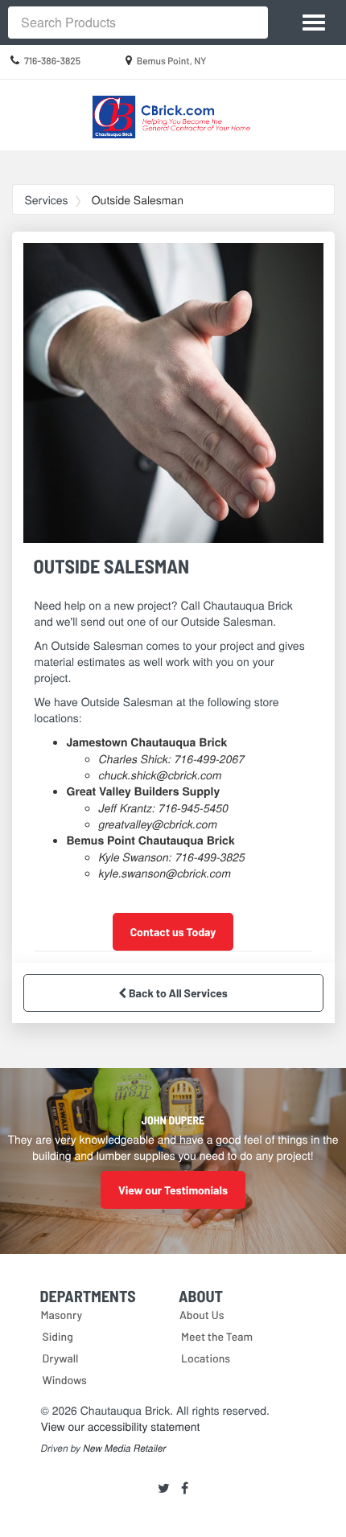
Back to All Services (177, 993)
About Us (201, 1314)
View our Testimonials (173, 1190)
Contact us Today (173, 932)
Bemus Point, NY (172, 61)
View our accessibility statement (120, 1426)
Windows (65, 1380)
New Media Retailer (124, 1448)
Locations (205, 1358)
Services (46, 199)
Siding (58, 1336)
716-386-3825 (52, 61)
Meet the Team (217, 1336)
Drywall (61, 1358)
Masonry (62, 1314)
